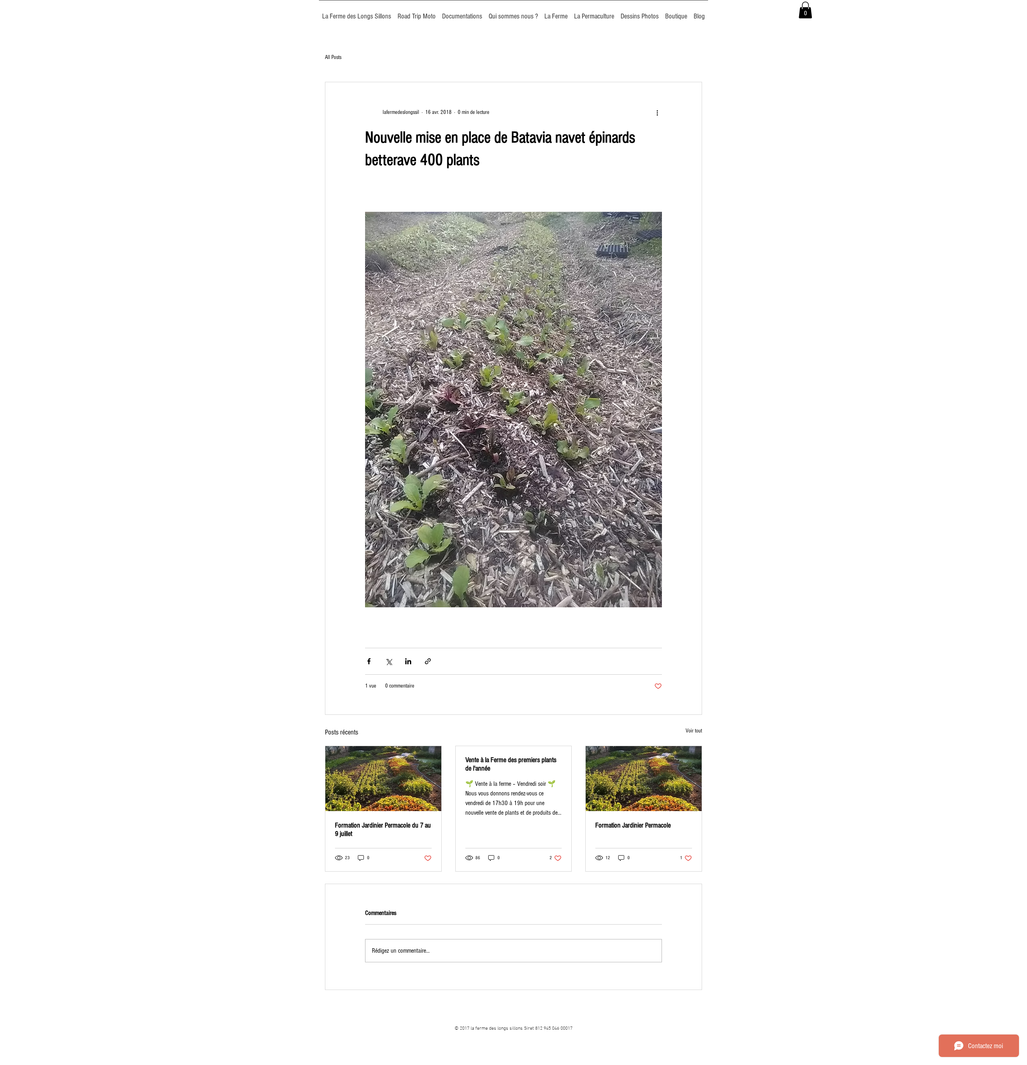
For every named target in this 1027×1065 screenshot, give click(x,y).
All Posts (333, 57)
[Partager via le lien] (428, 661)
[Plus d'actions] (657, 113)
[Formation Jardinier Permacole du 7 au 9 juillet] (383, 778)
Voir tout (694, 731)
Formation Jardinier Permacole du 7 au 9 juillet (383, 829)
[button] (805, 10)
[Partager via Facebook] (369, 661)
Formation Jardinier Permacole (633, 825)
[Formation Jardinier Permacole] (644, 778)
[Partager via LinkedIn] (408, 661)
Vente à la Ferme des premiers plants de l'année (510, 764)
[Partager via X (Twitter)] (388, 661)
